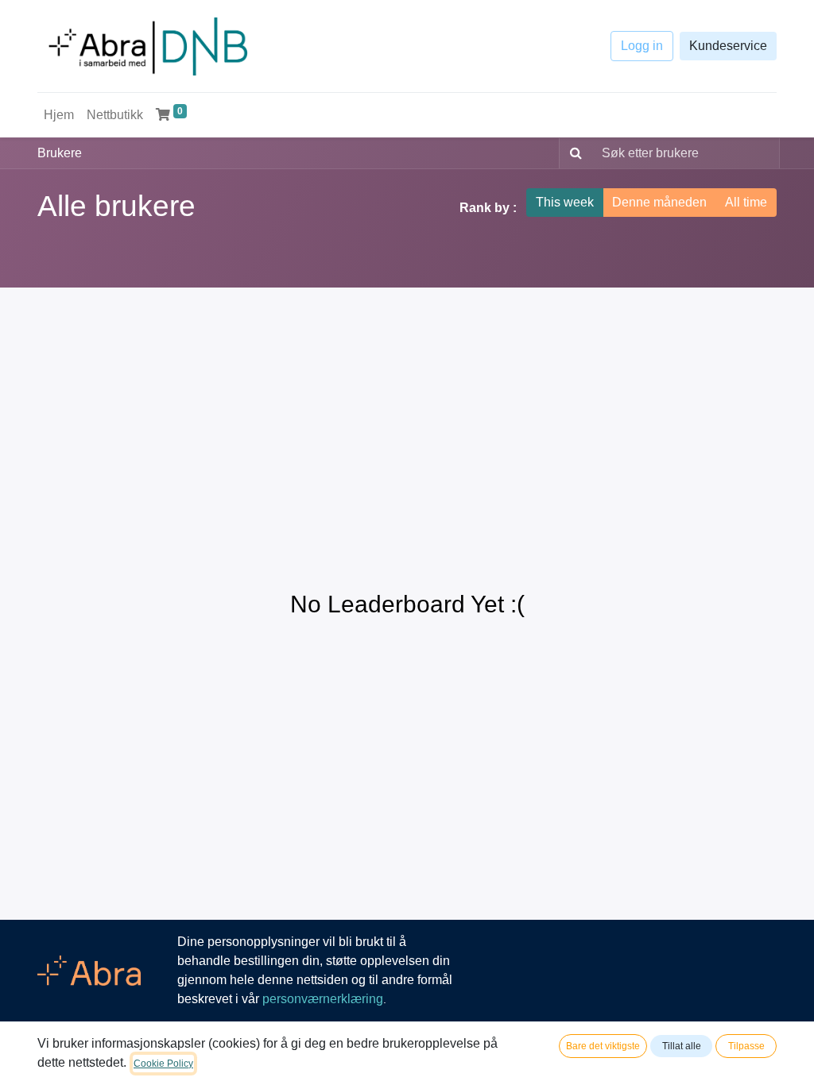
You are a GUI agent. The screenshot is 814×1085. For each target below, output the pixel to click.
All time (746, 202)
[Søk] (573, 153)
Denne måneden (659, 202)
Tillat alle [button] (681, 1046)
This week (565, 202)
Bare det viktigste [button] (603, 1046)
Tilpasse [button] (746, 1046)
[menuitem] (58, 115)
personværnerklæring (322, 999)
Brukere (59, 153)
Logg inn (641, 46)
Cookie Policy (163, 1063)
